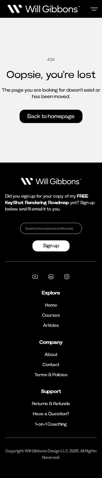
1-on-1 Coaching (51, 424)
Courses (51, 315)
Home (51, 305)
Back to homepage (51, 116)
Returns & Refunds (51, 404)
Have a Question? (51, 414)
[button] (94, 8)
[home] (41, 9)
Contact (51, 365)
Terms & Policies (51, 375)
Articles (51, 325)
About (51, 355)
